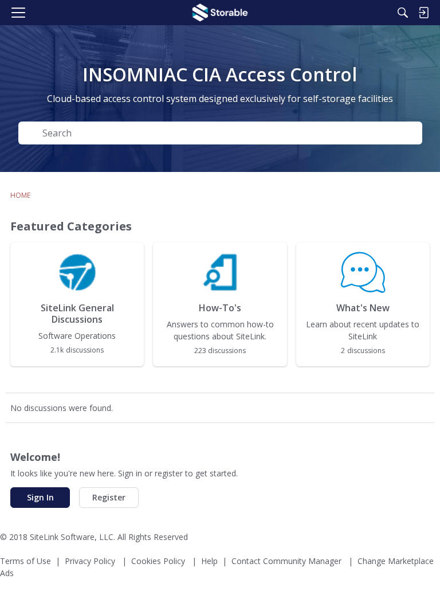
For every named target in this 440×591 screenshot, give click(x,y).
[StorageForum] (220, 12)
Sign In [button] (40, 497)
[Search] (402, 12)
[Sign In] (423, 12)
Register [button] (108, 497)
